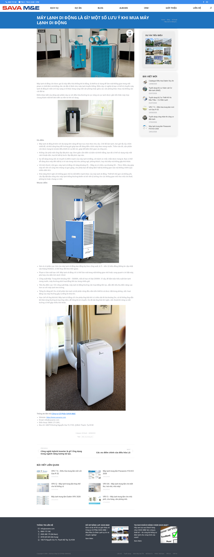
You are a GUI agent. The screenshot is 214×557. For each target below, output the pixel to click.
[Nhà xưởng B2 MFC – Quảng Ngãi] (167, 42)
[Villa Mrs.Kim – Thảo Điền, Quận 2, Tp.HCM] (158, 60)
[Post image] (43, 474)
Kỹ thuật (41, 31)
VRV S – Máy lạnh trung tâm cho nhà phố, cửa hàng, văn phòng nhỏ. (117, 498)
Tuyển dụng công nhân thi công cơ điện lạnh (161, 118)
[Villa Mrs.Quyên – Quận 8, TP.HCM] (149, 60)
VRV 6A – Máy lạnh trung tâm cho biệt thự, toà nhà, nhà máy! (118, 485)
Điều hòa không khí (87, 436)
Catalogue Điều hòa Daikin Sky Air (161, 81)
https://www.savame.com (56, 417)
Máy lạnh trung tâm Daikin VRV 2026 (66, 497)
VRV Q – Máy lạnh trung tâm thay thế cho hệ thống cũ (65, 485)
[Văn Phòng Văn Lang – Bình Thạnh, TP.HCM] (167, 51)
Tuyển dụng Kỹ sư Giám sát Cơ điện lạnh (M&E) (160, 89)
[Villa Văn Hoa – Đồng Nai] (149, 42)
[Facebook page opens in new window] (203, 2)
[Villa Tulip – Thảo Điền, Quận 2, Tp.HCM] (149, 51)
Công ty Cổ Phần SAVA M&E (63, 414)
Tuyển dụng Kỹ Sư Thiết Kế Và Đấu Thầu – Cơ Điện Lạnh (160, 99)
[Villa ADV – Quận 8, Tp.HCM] (158, 51)
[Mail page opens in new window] (207, 2)
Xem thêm (89, 538)
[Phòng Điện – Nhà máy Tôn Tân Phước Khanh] (167, 60)
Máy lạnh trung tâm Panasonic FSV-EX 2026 (118, 472)
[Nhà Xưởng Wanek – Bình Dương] (158, 42)
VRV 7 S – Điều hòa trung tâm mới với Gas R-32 (66, 472)
